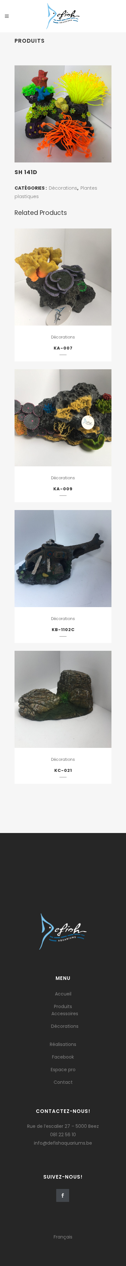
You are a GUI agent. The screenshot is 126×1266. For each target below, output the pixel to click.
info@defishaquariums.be (63, 1143)
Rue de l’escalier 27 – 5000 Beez (63, 1126)
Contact (63, 1082)
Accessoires (64, 1013)
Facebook (63, 1057)
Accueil (63, 994)
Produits (63, 1006)
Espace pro (63, 1069)
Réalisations (63, 1044)
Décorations (63, 188)
